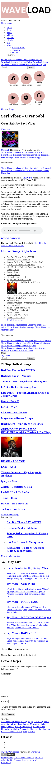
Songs (9, 23)
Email (4, 701)
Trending (16, 50)
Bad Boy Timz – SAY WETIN (20, 257)
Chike (42, 726)
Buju (20, 724)
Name (4, 696)
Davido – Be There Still (17, 315)
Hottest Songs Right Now (18, 251)
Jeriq (20, 731)
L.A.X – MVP (13, 274)
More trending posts (10, 556)
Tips (8, 42)
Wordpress (35, 752)
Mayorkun (34, 724)
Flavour (36, 726)
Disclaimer (19, 757)
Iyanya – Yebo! (13, 305)
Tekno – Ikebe (13, 313)
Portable (31, 731)
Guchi (15, 731)
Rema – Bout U (14, 272)
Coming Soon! (18, 47)
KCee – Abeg (13, 300)
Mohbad (33, 729)
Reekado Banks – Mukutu (18, 259)
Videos (10, 35)
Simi (30, 726)
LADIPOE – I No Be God (18, 310)
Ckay (40, 729)
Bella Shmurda (21, 726)
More (9, 45)
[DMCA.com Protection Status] (8, 755)
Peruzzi (26, 724)
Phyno (4, 729)
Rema (46, 721)
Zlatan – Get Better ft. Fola (18, 308)
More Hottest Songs (10, 514)
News (3, 23)
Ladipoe (46, 729)
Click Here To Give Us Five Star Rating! (23, 244)
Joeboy (24, 721)
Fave (25, 731)
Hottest (15, 52)
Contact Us (29, 757)
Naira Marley (13, 729)
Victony (14, 724)
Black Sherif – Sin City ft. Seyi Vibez (23, 282)
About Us (39, 757)
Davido (10, 721)
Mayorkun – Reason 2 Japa (19, 279)
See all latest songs (15, 320)
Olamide (10, 726)
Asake (4, 721)
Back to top (6, 762)
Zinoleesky (24, 729)
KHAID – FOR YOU (16, 298)
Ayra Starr (5, 724)
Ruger (30, 721)
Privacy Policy (7, 757)
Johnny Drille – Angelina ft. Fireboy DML (25, 262)
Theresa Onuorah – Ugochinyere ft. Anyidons (27, 303)
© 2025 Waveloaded (10, 752)
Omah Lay (38, 721)
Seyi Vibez (6, 355)
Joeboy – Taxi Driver (16, 317)
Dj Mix (10, 40)
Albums (10, 37)
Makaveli (5, 150)
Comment (5, 129)
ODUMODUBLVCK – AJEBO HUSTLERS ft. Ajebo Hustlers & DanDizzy (26, 294)
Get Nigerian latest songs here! (23, 760)
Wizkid (17, 721)
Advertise (5, 760)
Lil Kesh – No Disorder (17, 277)
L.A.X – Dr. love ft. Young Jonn (21, 264)
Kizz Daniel (6, 731)
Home (9, 27)
